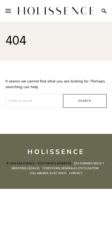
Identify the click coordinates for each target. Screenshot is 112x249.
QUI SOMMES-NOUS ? (89, 163)
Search (84, 101)
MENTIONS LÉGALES (25, 168)
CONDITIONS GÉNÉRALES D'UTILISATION (70, 168)
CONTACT (76, 173)
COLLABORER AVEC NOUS (48, 173)
